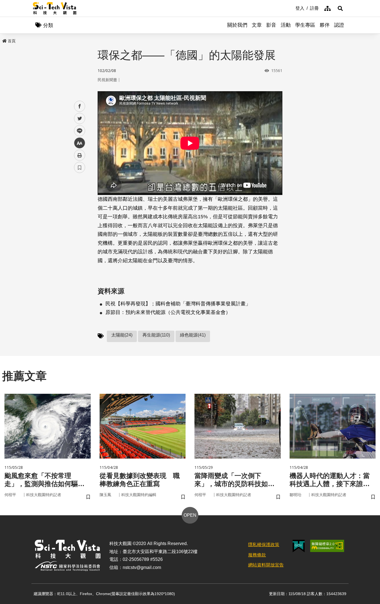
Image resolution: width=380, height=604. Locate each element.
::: (291, 8)
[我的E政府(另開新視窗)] (299, 546)
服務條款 (257, 555)
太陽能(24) (121, 335)
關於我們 (237, 25)
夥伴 (325, 25)
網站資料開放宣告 (266, 565)
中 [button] (79, 143)
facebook (79, 106)
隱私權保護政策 (263, 544)
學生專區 (305, 25)
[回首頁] (54, 8)
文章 (257, 25)
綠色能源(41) (193, 335)
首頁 (12, 41)
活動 (286, 25)
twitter (79, 118)
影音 (271, 25)
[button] (340, 8)
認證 (339, 25)
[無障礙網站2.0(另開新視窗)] (327, 546)
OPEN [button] (190, 515)
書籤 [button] (79, 167)
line (78, 130)
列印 (79, 155)
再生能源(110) (156, 335)
